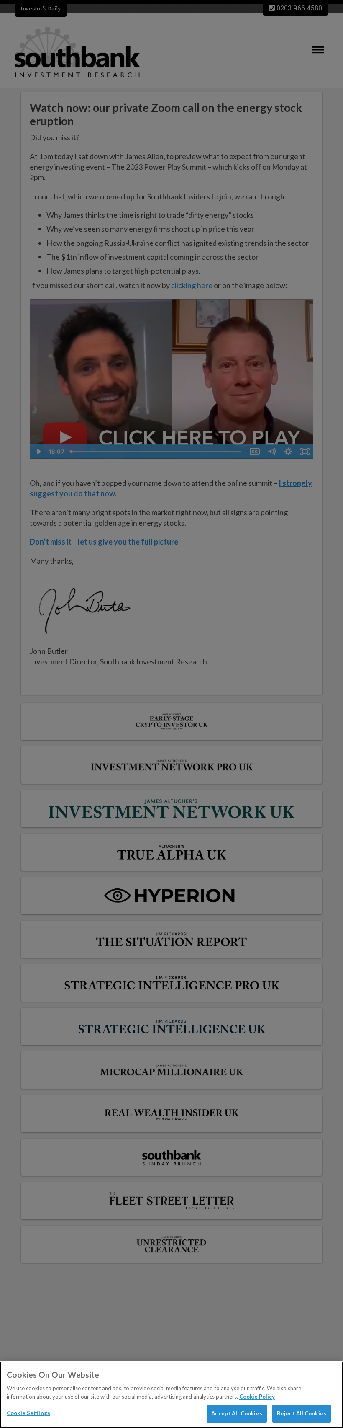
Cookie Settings (28, 1413)
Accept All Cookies (236, 1413)
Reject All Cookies (301, 1413)
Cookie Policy (257, 1396)
